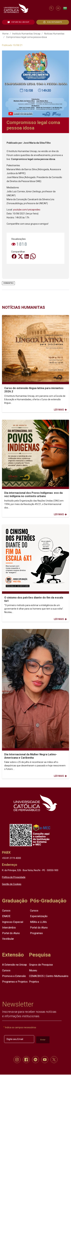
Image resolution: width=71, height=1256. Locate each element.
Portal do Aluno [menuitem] (11, 933)
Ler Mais (59, 409)
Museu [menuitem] (33, 970)
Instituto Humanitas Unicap (26, 33)
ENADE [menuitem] (6, 916)
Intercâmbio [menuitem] (9, 927)
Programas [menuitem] (36, 933)
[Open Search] (51, 8)
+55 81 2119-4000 (11, 858)
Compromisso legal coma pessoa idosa (26, 37)
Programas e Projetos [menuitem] (15, 981)
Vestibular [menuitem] (8, 938)
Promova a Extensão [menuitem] (14, 975)
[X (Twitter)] (21, 256)
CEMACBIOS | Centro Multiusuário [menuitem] (48, 975)
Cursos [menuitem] (6, 910)
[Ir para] (35, 802)
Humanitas (8, 283)
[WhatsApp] (33, 256)
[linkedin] (35, 1059)
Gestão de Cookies (11, 884)
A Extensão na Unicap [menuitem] (14, 964)
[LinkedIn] (27, 256)
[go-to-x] (25, 8)
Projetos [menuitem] (34, 981)
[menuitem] (18, 22)
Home (5, 33)
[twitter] (54, 1059)
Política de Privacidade (13, 877)
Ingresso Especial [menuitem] (12, 921)
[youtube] (44, 1059)
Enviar (42, 1039)
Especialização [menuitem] (39, 916)
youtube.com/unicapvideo (26, 209)
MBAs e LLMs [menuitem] (38, 921)
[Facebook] (14, 256)
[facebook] (26, 1059)
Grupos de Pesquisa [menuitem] (41, 964)
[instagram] (17, 1059)
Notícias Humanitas (54, 33)
